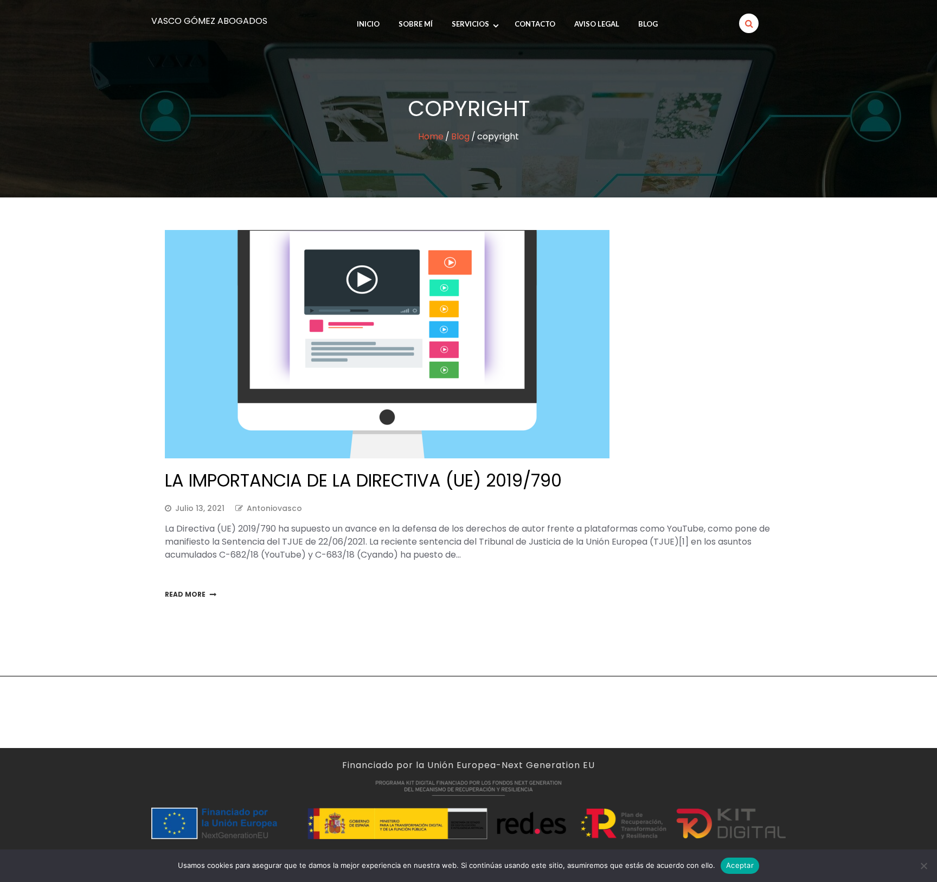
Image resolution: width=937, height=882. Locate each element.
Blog (648, 24)
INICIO (368, 24)
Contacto (535, 24)
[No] (923, 865)
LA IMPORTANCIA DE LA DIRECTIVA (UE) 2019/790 (363, 480)
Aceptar (740, 865)
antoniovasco (274, 508)
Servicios (470, 24)
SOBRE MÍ (416, 24)
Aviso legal (596, 24)
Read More (185, 594)
